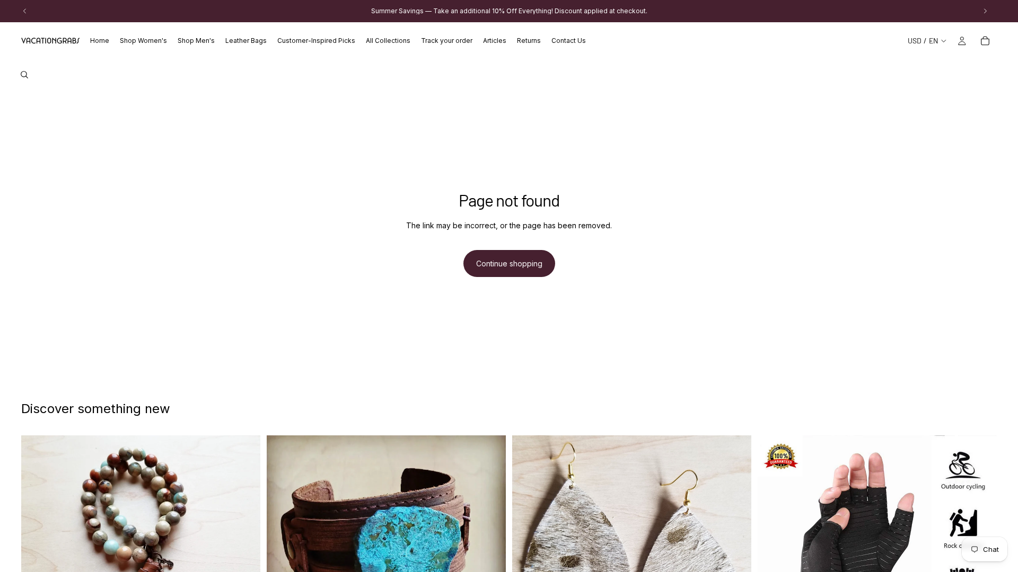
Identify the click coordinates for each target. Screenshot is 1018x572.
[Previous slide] (37, 554)
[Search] (24, 74)
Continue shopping (509, 263)
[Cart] (985, 40)
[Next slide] (244, 554)
